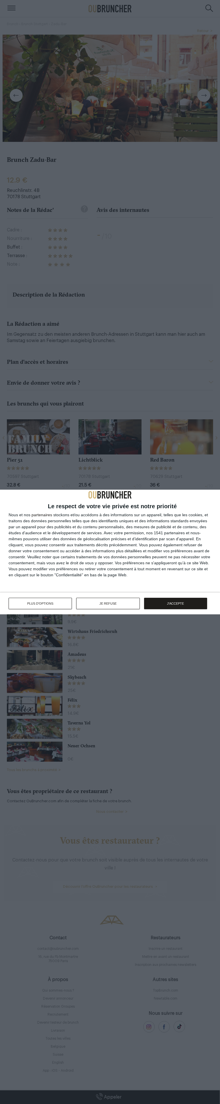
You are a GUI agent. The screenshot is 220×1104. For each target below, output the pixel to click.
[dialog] (110, 552)
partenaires (42, 515)
